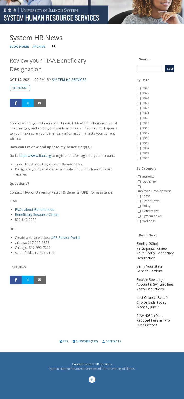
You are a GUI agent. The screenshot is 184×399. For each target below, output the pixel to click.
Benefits (148, 177)
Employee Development (154, 191)
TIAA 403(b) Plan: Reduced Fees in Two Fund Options (153, 320)
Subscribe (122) (86, 341)
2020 (145, 118)
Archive (38, 46)
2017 (145, 133)
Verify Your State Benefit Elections (150, 268)
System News (152, 216)
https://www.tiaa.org (35, 155)
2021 (145, 113)
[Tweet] (28, 103)
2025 (145, 93)
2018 (145, 128)
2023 (145, 103)
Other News (151, 201)
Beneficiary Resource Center (37, 214)
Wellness (149, 221)
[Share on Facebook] (16, 103)
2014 (145, 148)
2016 (145, 138)
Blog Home (19, 46)
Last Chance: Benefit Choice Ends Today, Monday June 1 (153, 302)
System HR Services (69, 79)
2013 (145, 153)
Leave (146, 196)
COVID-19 (149, 182)
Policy (146, 206)
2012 (145, 158)
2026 (145, 88)
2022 (145, 108)
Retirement (19, 87)
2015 (145, 143)
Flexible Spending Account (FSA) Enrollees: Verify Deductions (155, 284)
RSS (65, 341)
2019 (145, 123)
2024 (145, 98)
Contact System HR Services (92, 364)
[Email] (40, 103)
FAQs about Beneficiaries (34, 209)
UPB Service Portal (65, 237)
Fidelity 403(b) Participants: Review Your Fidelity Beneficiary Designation (155, 250)
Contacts (113, 341)
